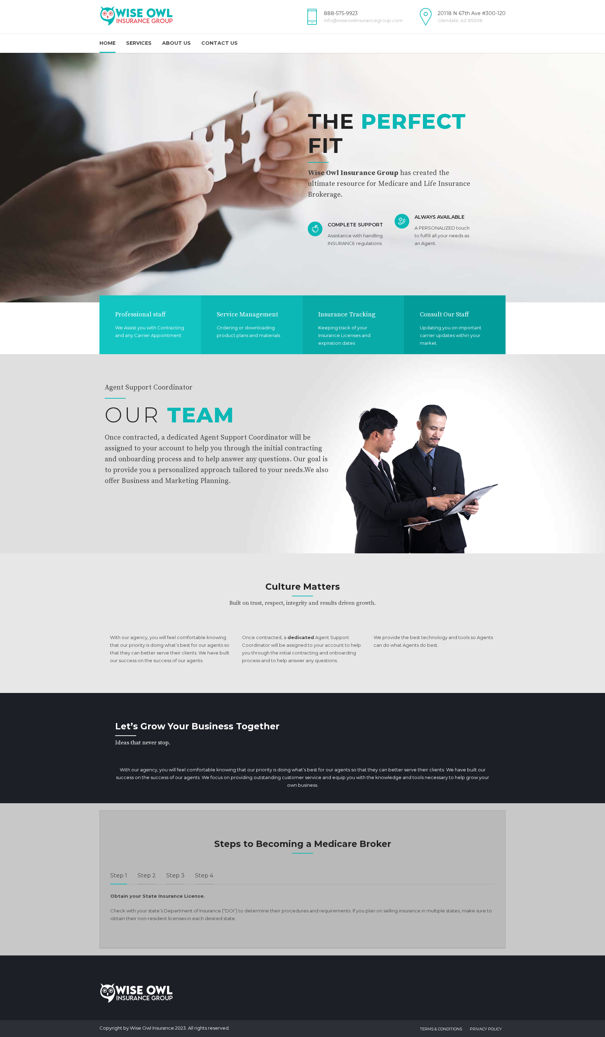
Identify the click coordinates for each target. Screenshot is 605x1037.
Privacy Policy (486, 1029)
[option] (302, 177)
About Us (176, 43)
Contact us (219, 43)
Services (139, 43)
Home (107, 43)
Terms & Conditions (441, 1029)
